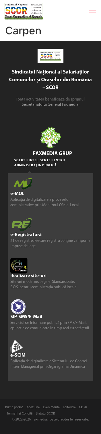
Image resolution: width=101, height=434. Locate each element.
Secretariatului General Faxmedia (50, 105)
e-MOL (17, 194)
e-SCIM (17, 355)
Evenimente (51, 407)
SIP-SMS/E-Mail (26, 317)
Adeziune (33, 407)
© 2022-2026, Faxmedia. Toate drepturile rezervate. (50, 420)
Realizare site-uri (28, 276)
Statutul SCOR (45, 413)
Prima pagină (14, 407)
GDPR (83, 407)
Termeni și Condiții (20, 413)
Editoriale (69, 407)
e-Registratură (26, 235)
